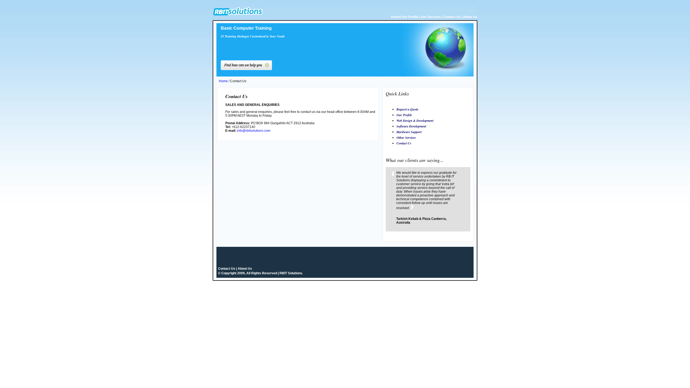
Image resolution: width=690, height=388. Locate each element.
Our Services (431, 17)
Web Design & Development (414, 120)
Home (395, 17)
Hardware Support (409, 132)
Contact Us (452, 17)
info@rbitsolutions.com (253, 131)
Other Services (406, 137)
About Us (470, 17)
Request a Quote (407, 109)
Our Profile (410, 17)
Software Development (411, 126)
